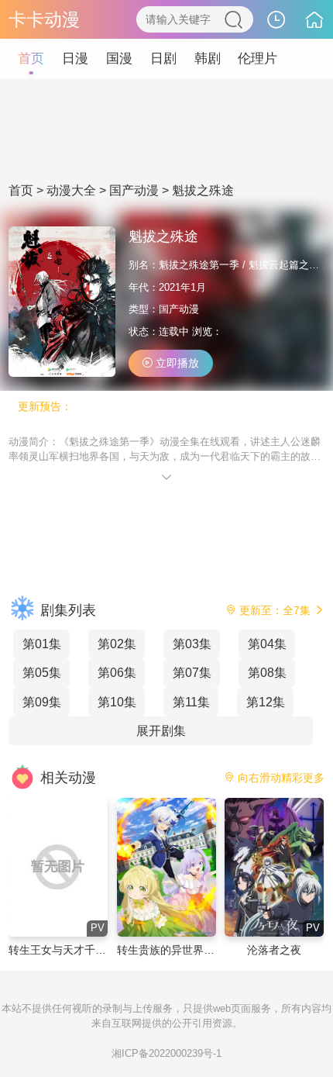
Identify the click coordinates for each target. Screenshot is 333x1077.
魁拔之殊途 (203, 190)
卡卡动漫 (44, 19)
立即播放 (176, 363)
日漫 (75, 58)
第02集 (117, 644)
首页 (31, 58)
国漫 (119, 58)
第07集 (192, 672)
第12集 (265, 702)
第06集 (117, 672)
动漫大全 (71, 190)
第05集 (41, 672)
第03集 (192, 644)
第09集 (41, 702)
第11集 (191, 702)
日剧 (163, 58)
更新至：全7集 (275, 610)
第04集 (267, 644)
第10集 (117, 702)
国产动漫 (134, 190)
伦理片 (257, 58)
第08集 (267, 672)
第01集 (41, 644)
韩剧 (207, 58)
